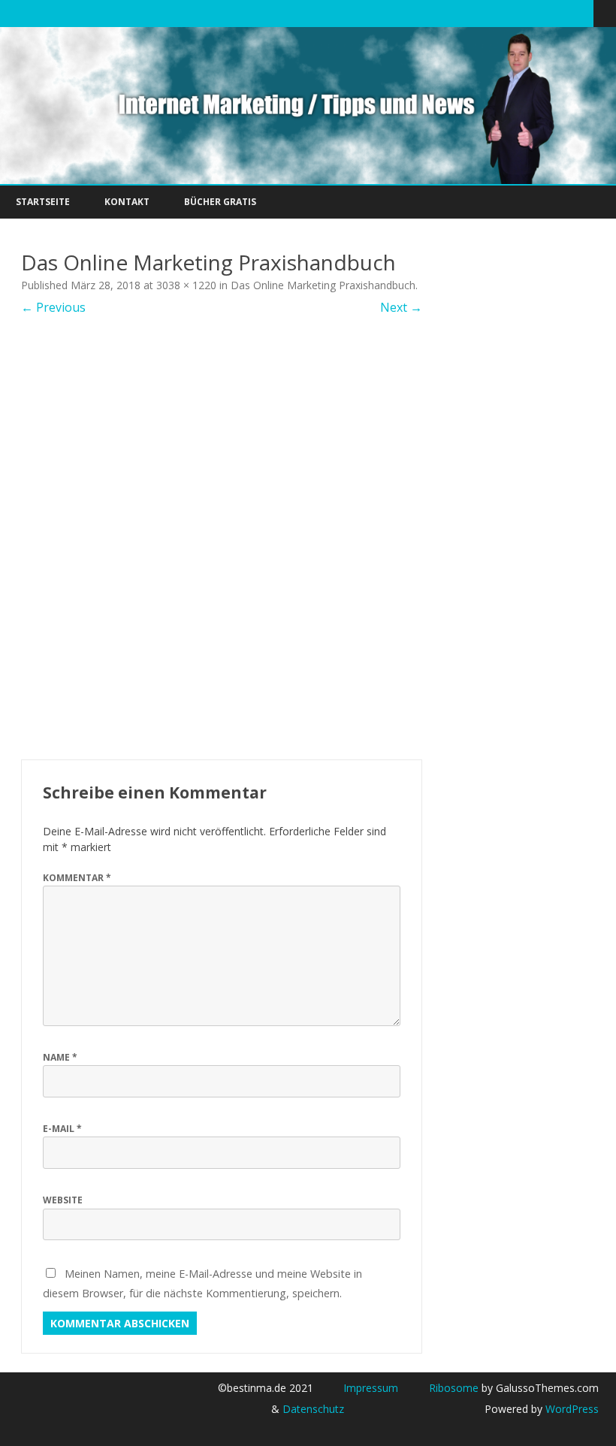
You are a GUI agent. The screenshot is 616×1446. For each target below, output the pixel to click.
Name (60, 1057)
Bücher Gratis (220, 201)
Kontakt (126, 201)
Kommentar (77, 877)
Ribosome (454, 1388)
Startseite (43, 201)
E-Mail (62, 1128)
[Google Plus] (535, 12)
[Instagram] (566, 12)
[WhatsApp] (582, 12)
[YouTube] (551, 12)
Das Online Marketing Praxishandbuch (323, 285)
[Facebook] (519, 12)
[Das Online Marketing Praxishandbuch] (221, 537)
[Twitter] (503, 12)
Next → (401, 307)
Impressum (370, 1388)
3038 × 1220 (186, 285)
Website (63, 1200)
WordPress (570, 1409)
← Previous (53, 307)
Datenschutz (313, 1409)
